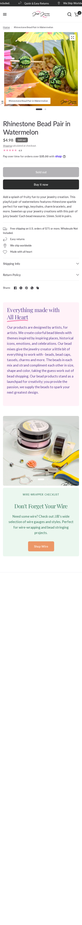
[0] (76, 14)
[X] (21, 288)
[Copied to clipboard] (37, 288)
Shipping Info (11, 263)
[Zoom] (72, 37)
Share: (7, 288)
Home (6, 27)
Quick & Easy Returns (33, 3)
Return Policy (12, 275)
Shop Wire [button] (41, 546)
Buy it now (41, 184)
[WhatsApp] (32, 288)
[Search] (69, 14)
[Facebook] (15, 288)
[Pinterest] (26, 288)
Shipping (7, 145)
